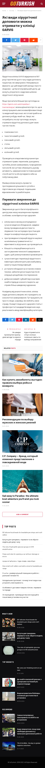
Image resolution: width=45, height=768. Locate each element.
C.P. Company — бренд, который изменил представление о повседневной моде (20, 459)
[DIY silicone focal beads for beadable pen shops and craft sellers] (8, 622)
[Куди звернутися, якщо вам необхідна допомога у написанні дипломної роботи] (8, 732)
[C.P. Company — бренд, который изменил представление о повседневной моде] (22, 441)
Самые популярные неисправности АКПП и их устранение (28, 717)
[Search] (41, 3)
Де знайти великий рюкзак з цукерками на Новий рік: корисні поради (29, 681)
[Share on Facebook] (6, 40)
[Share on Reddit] (33, 40)
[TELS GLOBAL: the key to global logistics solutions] (8, 746)
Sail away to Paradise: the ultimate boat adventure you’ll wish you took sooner (20, 498)
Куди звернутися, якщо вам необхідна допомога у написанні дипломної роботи (29, 731)
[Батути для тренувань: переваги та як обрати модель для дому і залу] (8, 636)
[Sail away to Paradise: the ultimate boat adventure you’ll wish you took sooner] (22, 481)
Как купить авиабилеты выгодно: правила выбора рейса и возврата (22, 382)
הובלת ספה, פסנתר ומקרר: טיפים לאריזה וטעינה (18, 561)
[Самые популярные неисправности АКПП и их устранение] (8, 718)
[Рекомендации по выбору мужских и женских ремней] (22, 405)
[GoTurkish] (22, 3)
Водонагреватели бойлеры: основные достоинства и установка (28, 695)
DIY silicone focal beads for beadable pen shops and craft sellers (28, 622)
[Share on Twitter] (15, 40)
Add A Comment (22, 514)
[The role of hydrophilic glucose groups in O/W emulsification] (8, 650)
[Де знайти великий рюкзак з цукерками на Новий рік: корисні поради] (8, 682)
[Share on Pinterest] (24, 40)
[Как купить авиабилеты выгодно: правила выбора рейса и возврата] (22, 365)
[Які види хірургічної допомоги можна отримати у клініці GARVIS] (22, 58)
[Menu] (3, 3)
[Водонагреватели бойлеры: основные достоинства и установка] (8, 696)
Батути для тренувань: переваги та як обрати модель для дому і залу (30, 635)
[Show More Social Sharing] (40, 40)
